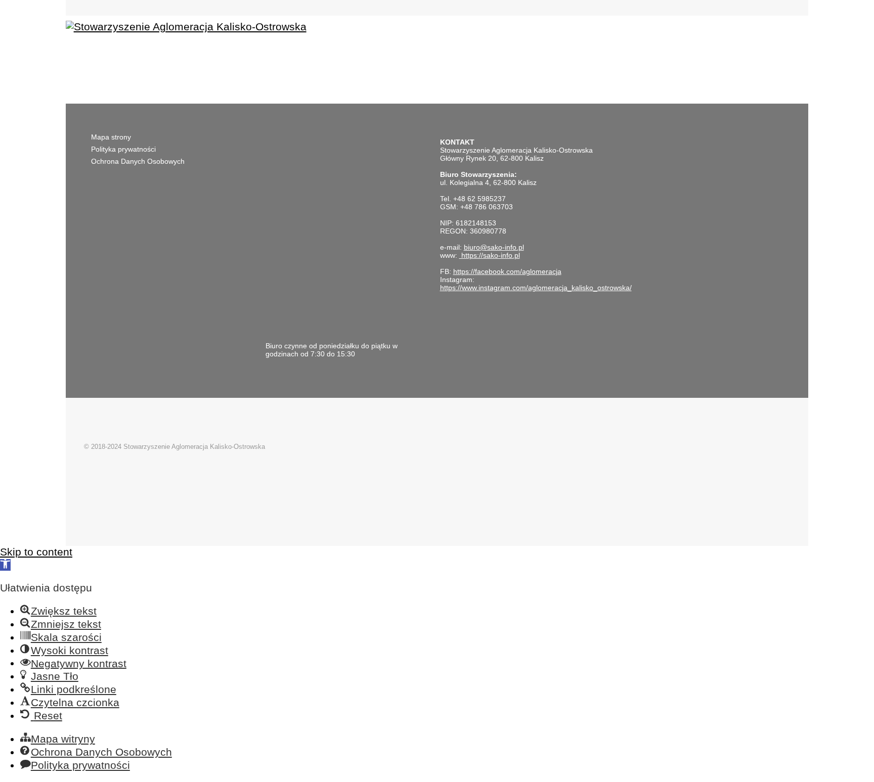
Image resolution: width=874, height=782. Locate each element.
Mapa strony (111, 137)
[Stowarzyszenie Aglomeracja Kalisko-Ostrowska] (186, 26)
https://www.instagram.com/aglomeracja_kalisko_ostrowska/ (536, 288)
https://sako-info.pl (489, 255)
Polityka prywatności (123, 149)
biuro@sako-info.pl (494, 247)
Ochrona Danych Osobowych (138, 161)
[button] (5, 565)
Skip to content (36, 552)
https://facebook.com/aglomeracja (507, 271)
